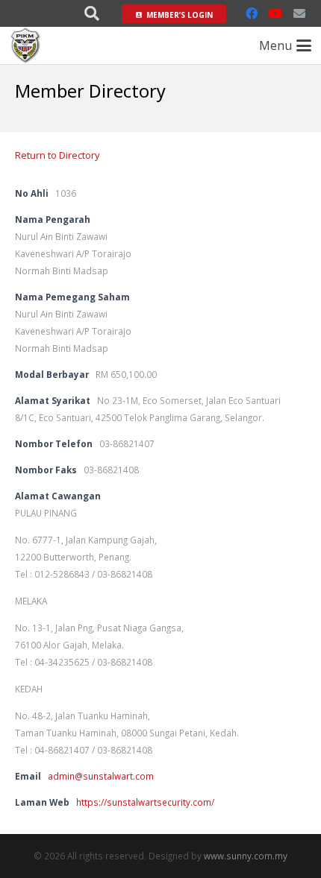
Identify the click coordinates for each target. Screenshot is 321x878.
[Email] (299, 13)
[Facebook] (252, 13)
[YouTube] (275, 13)
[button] (91, 13)
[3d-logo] (26, 45)
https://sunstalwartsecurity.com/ (145, 802)
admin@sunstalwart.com (101, 776)
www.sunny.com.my (245, 856)
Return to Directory (57, 155)
